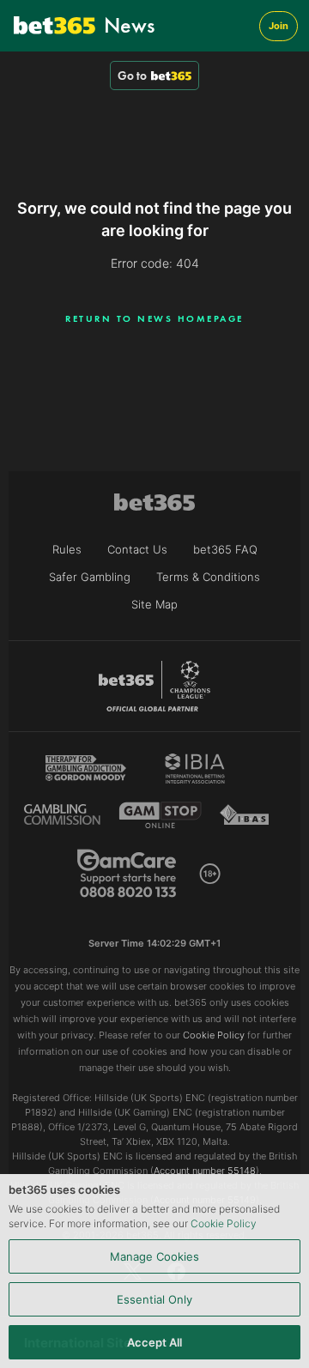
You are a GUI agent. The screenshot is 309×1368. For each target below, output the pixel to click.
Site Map (154, 604)
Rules (67, 549)
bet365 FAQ (225, 549)
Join (278, 26)
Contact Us (137, 549)
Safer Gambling (89, 577)
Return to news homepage (154, 318)
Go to (132, 75)
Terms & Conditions (208, 577)
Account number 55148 (205, 1171)
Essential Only (154, 1299)
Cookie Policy (224, 1223)
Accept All (154, 1342)
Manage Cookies (154, 1256)
